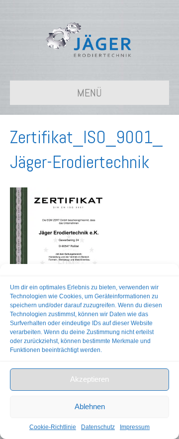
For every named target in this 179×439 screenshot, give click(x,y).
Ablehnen (90, 406)
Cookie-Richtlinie (52, 427)
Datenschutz (98, 427)
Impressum (135, 427)
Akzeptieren (89, 379)
